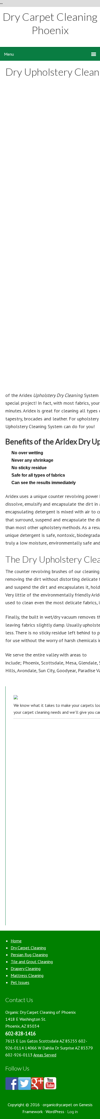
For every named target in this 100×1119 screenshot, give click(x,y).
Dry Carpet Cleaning (28, 947)
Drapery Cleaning (26, 968)
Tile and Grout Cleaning (32, 961)
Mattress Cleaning (27, 975)
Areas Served (44, 1054)
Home (16, 940)
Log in (72, 1111)
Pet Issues (20, 982)
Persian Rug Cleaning (29, 954)
